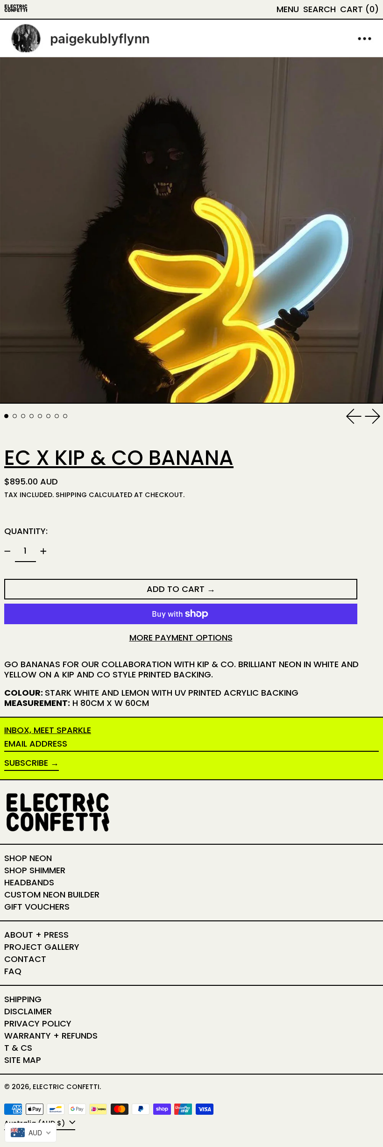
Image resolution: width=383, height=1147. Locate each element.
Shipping (71, 494)
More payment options (181, 638)
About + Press (36, 934)
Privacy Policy (37, 1023)
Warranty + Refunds (51, 1035)
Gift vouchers (37, 906)
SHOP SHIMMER (34, 870)
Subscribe (26, 763)
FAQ (12, 971)
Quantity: (26, 531)
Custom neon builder (51, 894)
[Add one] (43, 551)
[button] (319, 9)
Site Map (22, 1060)
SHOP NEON (28, 858)
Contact (25, 959)
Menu (288, 9)
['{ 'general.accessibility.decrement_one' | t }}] (7, 551)
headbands (29, 882)
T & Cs (18, 1048)
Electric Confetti (66, 1086)
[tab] (6, 416)
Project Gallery (41, 947)
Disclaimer (28, 1011)
